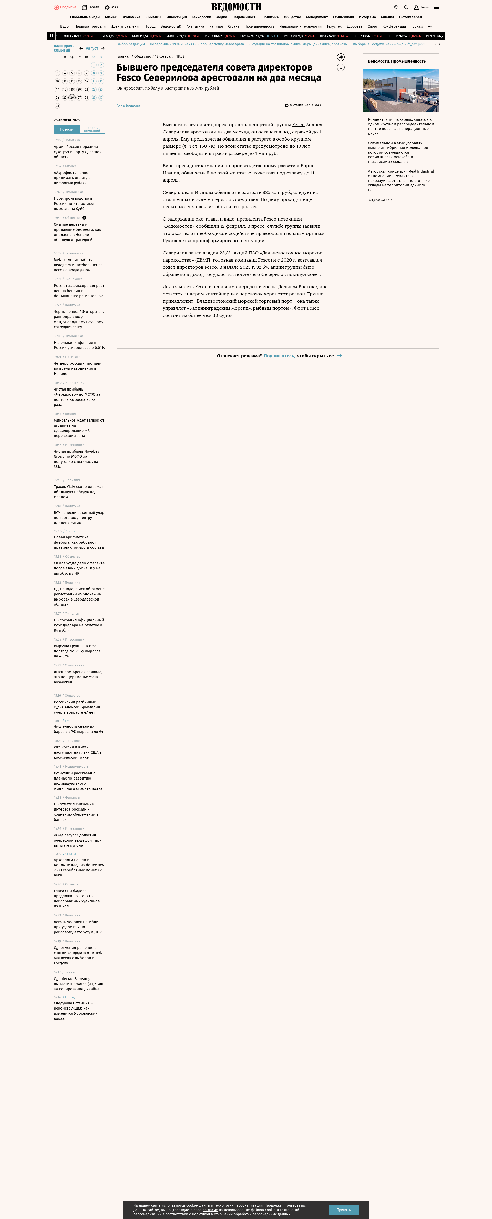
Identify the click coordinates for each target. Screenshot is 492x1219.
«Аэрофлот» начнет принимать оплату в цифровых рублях (72, 177)
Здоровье (355, 26)
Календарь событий (63, 48)
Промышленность (259, 26)
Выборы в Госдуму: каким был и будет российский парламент (405, 44)
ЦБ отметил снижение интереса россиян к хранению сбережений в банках (76, 812)
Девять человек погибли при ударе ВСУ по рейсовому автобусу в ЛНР (78, 927)
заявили (311, 226)
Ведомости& (171, 26)
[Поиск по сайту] (406, 7)
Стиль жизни (343, 17)
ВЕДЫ (64, 26)
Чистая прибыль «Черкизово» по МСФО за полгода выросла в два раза (77, 397)
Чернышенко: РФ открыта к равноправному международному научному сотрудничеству (79, 319)
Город (151, 26)
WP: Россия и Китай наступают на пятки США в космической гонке (78, 752)
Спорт (372, 26)
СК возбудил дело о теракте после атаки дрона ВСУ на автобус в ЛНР (79, 568)
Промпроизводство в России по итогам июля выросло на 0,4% (75, 203)
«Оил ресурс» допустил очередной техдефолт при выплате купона (78, 840)
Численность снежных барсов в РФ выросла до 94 (78, 729)
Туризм (417, 26)
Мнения (387, 17)
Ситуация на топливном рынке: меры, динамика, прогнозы (298, 44)
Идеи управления (126, 26)
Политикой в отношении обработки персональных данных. (241, 1214)
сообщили (207, 226)
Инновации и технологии (300, 26)
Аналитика (195, 26)
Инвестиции (177, 17)
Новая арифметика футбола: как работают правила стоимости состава (79, 542)
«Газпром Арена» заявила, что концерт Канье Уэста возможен (78, 677)
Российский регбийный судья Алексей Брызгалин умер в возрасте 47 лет (77, 707)
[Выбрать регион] (395, 7)
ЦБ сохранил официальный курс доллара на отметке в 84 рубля (79, 625)
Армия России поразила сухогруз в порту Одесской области (78, 151)
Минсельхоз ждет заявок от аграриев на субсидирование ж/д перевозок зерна (79, 428)
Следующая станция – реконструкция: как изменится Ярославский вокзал (76, 1011)
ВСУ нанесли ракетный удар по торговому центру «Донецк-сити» (79, 517)
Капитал (216, 26)
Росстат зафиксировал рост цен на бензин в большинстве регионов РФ (79, 290)
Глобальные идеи (85, 17)
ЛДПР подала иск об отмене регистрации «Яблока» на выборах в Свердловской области (79, 597)
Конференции (394, 26)
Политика (270, 17)
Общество (292, 17)
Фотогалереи (410, 17)
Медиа (221, 17)
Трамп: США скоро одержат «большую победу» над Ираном (78, 491)
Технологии (201, 17)
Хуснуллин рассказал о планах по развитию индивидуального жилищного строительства (78, 781)
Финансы (153, 17)
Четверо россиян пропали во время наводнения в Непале (77, 368)
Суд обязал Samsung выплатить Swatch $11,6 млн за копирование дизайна (79, 983)
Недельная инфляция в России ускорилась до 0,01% (79, 345)
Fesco (298, 124)
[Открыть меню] (436, 7)
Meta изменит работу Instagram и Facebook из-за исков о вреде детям (78, 264)
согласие (210, 1210)
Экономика (131, 17)
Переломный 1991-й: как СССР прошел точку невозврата (197, 44)
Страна (234, 26)
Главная (124, 56)
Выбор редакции (131, 44)
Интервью (367, 17)
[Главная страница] (236, 7)
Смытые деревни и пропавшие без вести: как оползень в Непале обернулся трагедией (77, 232)
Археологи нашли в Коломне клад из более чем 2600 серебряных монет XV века (79, 867)
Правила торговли (90, 26)
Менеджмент (317, 17)
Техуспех (334, 26)
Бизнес (111, 17)
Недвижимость (244, 17)
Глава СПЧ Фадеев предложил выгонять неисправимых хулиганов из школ (77, 898)
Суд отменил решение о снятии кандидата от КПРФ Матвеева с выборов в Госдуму (78, 955)
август (92, 48)
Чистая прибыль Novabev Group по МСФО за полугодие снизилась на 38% (76, 459)
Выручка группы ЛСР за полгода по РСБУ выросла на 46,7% (77, 651)
